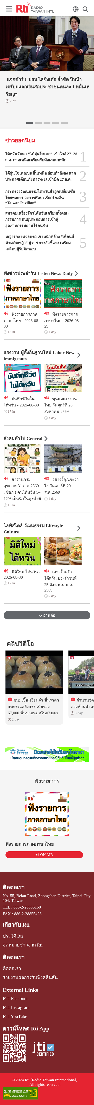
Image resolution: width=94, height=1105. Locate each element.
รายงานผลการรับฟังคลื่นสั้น (30, 977)
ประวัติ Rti (13, 935)
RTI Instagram (16, 1007)
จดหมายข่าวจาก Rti (23, 944)
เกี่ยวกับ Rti (16, 925)
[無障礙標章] (47, 1093)
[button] (29, 123)
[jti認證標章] (43, 1049)
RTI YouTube (15, 1016)
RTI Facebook (16, 998)
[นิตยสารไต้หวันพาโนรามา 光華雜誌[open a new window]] (47, 754)
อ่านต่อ (48, 615)
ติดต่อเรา (14, 887)
